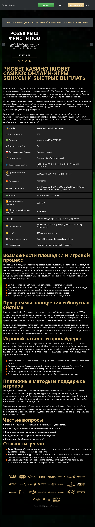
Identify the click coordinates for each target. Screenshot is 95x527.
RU (87, 5)
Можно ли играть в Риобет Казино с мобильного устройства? (35, 424)
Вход (61, 5)
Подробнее (27, 54)
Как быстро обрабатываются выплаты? (24, 439)
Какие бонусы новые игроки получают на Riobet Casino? (33, 428)
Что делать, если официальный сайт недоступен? (30, 435)
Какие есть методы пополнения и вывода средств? (30, 432)
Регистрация (76, 5)
